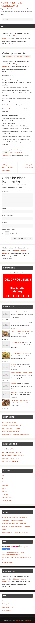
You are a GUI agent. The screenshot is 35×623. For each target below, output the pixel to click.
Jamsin (4, 452)
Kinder (4, 488)
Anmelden (5, 601)
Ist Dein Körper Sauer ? (13, 458)
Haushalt (5, 485)
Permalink (9, 158)
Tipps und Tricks (7, 497)
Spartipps (5, 494)
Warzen (13, 323)
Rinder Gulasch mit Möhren (19, 400)
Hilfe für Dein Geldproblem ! (17, 273)
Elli (3, 458)
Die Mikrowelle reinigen (9, 422)
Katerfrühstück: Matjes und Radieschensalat (15, 434)
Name (4, 208)
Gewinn (11, 152)
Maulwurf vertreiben (17, 312)
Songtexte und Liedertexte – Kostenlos (14, 523)
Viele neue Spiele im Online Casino (13, 552)
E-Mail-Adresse (7, 215)
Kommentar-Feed (7, 607)
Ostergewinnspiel (6, 155)
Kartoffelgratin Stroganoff (28, 166)
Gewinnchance (18, 152)
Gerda (4, 455)
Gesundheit (5, 482)
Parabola (18, 620)
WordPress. (27, 620)
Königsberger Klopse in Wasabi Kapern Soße (7, 167)
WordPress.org (6, 610)
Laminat (13, 392)
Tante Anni (9, 56)
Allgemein (27, 56)
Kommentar (6, 191)
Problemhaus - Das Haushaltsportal (11, 4)
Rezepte (4, 491)
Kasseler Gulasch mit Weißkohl (20, 331)
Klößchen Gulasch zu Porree (20, 353)
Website (4, 222)
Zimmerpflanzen (7, 500)
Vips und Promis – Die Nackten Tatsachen (15, 532)
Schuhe (13, 383)
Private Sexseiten (7, 562)
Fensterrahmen (16, 342)
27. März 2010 (18, 56)
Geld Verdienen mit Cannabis (11, 554)
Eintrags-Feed (6, 604)
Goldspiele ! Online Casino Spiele (12, 520)
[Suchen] (30, 20)
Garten (4, 479)
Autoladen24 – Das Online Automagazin (14, 517)
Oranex (13, 364)
